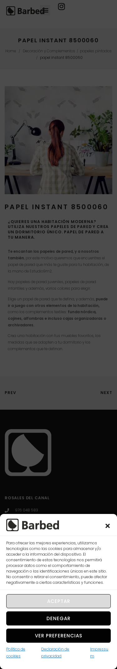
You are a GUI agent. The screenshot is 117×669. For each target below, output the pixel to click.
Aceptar (58, 601)
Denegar (58, 618)
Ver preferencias (58, 635)
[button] (108, 526)
